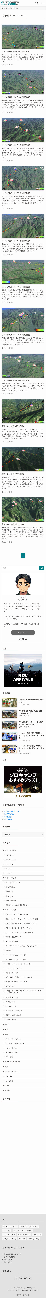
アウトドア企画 (10, 878)
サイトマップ (34, 1290)
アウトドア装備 (10, 910)
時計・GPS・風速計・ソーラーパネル (19, 977)
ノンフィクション (12, 1048)
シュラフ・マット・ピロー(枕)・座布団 (19, 932)
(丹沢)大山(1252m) (9, 1239)
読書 (6, 1034)
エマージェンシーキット (14, 1010)
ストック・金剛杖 (12, 941)
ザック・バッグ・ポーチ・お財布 (17, 914)
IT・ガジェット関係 (12, 1072)
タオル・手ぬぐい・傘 (13, 937)
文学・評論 (9, 1057)
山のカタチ (8, 819)
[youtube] (26, 639)
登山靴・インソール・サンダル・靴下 (19, 964)
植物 (6, 1029)
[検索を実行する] (41, 568)
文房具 (7, 1085)
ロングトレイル (11, 860)
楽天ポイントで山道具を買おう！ (17, 905)
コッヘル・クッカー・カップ (16, 955)
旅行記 (7, 1024)
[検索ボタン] (37, 3)
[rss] (29, 1278)
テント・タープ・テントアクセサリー (19, 928)
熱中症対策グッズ (12, 997)
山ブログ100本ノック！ (12, 811)
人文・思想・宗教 (12, 1052)
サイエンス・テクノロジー (15, 1043)
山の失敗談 (8, 817)
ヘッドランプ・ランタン (14, 968)
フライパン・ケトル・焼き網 (16, 959)
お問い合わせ (21, 1288)
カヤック (9, 873)
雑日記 (7, 1090)
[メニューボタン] (43, 3)
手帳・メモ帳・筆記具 (13, 1015)
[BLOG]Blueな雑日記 (10, 1226)
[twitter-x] (19, 639)
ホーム (13, 1288)
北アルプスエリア (9, 1235)
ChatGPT (9, 1076)
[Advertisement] (23, 1180)
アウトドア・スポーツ (13, 1039)
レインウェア (10, 986)
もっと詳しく (23, 632)
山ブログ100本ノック (13, 882)
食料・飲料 (9, 950)
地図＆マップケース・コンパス (16, 981)
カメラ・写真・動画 (12, 1062)
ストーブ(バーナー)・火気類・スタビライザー (21, 946)
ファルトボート (11, 1019)
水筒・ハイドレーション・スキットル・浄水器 (22, 919)
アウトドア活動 (10, 850)
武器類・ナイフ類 (12, 973)
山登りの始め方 (11, 900)
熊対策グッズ (10, 1002)
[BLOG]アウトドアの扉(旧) (29, 1226)
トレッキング (10, 855)
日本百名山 (37, 1235)
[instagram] (23, 639)
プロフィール (30, 1288)
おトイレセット (11, 1006)
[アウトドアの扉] (10, 3)
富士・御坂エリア (24, 1235)
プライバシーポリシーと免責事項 (18, 1290)
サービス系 (9, 1081)
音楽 (6, 1067)
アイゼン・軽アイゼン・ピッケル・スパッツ (21, 923)
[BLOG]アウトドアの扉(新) (23, 1230)
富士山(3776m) (33, 1239)
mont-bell (22, 1239)
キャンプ (9, 868)
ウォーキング (10, 864)
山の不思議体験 (9, 814)
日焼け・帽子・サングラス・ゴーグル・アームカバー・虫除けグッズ (23, 992)
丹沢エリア (6, 1230)
